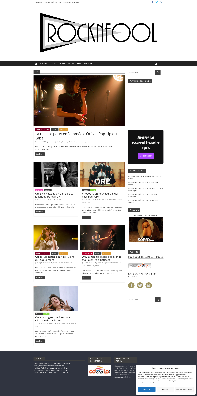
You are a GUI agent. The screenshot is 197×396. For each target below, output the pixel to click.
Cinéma (62, 64)
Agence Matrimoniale (111, 263)
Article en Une (87, 253)
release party (81, 142)
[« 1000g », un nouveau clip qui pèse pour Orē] (102, 163)
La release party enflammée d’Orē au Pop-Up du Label (76, 135)
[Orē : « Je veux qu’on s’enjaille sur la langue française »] (56, 163)
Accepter (146, 389)
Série (54, 64)
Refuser (165, 389)
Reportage (63, 130)
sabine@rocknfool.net (62, 363)
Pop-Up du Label (71, 142)
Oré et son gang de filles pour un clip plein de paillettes (54, 319)
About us (88, 64)
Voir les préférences (184, 389)
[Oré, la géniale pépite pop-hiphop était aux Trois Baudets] (102, 226)
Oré (63, 142)
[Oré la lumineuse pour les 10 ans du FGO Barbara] (56, 226)
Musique (43, 64)
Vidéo (93, 190)
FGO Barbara (65, 263)
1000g (106, 200)
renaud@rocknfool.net (57, 372)
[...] (67, 372)
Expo (79, 64)
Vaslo (97, 266)
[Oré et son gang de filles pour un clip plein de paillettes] (56, 287)
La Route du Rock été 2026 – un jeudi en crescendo (60, 2)
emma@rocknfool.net (56, 366)
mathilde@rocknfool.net (58, 368)
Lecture (71, 64)
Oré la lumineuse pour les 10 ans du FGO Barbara (54, 258)
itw (57, 200)
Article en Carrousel (42, 130)
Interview (39, 190)
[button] (192, 368)
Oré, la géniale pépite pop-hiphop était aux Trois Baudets (101, 258)
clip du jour (113, 200)
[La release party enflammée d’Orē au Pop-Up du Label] (79, 77)
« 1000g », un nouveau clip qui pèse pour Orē (100, 195)
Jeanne (51, 142)
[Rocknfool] (98, 32)
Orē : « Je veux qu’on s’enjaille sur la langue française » (55, 195)
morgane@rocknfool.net (59, 370)
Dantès (59, 142)
